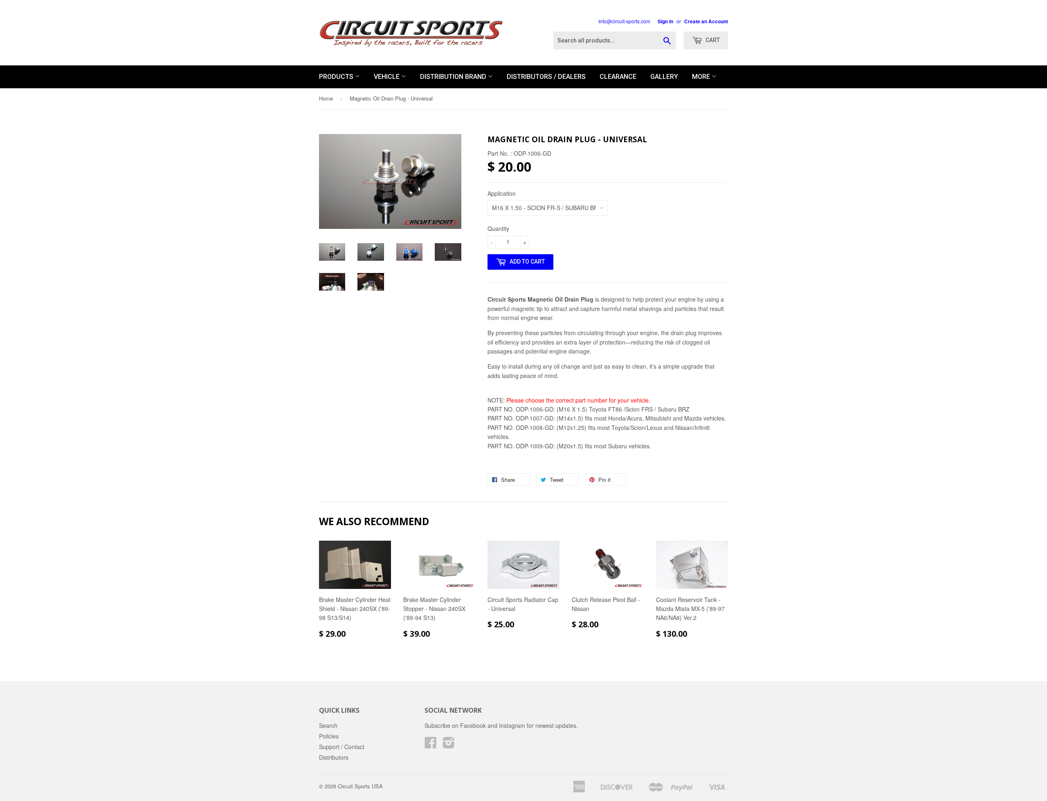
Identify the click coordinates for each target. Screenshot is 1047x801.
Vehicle (387, 77)
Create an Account (706, 21)
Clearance (618, 77)
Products (337, 77)
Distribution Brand (454, 77)
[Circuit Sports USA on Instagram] (449, 745)
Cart (712, 40)
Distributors (333, 757)
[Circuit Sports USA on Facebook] (431, 745)
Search (328, 725)
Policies (329, 736)
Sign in (665, 21)
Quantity (498, 228)
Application (502, 193)
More (702, 77)
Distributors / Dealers (546, 77)
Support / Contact (341, 747)
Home (326, 98)
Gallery (664, 77)
